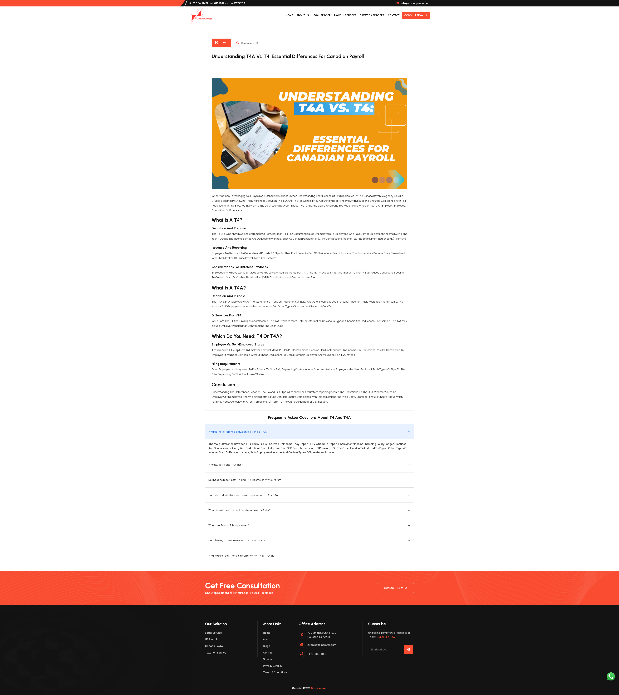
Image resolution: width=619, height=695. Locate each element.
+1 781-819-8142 (316, 654)
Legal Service (321, 15)
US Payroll (211, 639)
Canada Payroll (214, 646)
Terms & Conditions (275, 672)
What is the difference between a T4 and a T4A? (237, 431)
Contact (394, 15)
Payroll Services (345, 15)
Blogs (266, 646)
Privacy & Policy (272, 666)
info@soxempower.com (415, 3)
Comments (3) (249, 43)
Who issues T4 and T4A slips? (225, 464)
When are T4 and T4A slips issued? (228, 525)
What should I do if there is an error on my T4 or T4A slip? (241, 555)
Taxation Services (372, 15)
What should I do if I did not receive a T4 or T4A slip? (239, 510)
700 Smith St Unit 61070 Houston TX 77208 (218, 3)
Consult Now (413, 15)
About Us (302, 15)
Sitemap (268, 659)
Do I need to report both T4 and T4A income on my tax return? (245, 479)
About (267, 639)
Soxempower (319, 688)
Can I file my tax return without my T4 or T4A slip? (238, 540)
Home (289, 15)
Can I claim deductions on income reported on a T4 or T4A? (243, 495)
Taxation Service (215, 652)
